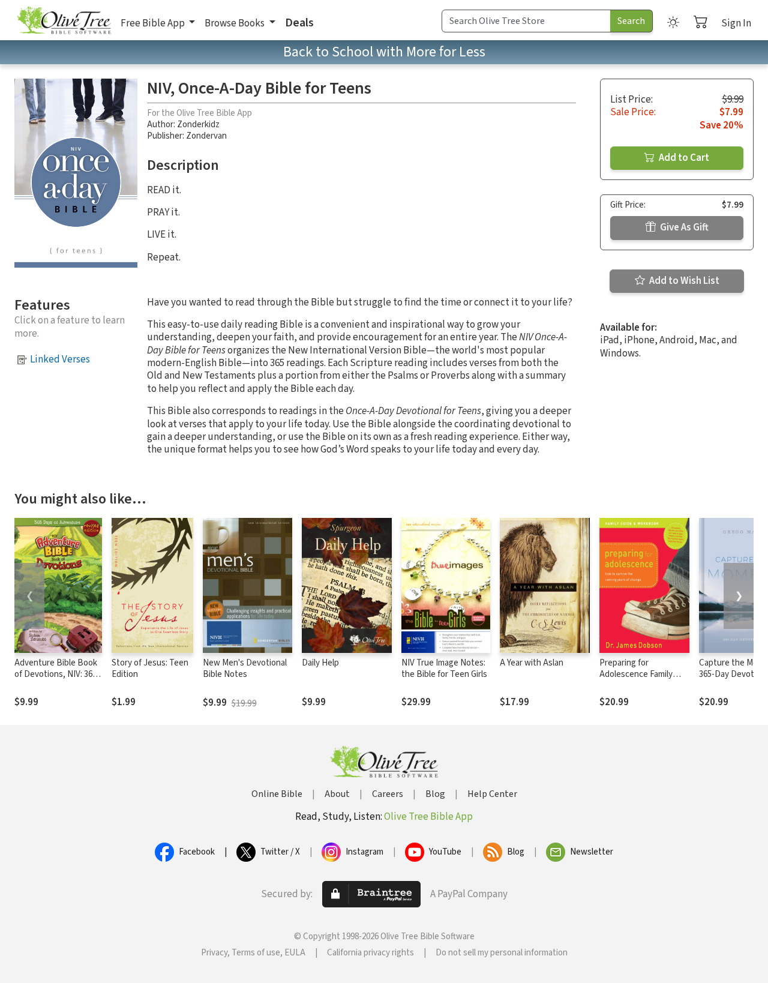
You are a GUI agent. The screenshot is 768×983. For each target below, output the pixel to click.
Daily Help (320, 663)
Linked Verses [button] (60, 359)
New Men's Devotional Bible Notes (245, 669)
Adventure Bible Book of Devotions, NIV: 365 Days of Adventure (55, 674)
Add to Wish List (683, 281)
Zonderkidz (198, 124)
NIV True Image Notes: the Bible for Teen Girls (444, 669)
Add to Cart (683, 158)
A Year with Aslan (531, 663)
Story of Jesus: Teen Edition (150, 669)
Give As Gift (683, 227)
